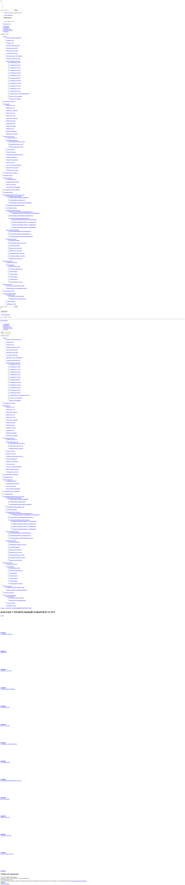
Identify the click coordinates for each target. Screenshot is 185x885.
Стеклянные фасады (11, 179)
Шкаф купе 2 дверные (11, 110)
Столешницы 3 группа (14, 88)
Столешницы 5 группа (14, 62)
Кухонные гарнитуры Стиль (13, 58)
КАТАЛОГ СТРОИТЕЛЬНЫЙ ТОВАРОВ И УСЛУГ (19, 608)
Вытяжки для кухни (11, 239)
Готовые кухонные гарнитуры (13, 37)
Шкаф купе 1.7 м (10, 107)
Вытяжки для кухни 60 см (15, 258)
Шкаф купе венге (10, 123)
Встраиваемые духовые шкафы (14, 196)
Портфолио (6, 27)
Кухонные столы (10, 294)
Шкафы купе (6, 104)
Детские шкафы (13, 271)
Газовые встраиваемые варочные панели (19, 218)
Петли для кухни (10, 162)
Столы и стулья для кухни (9, 293)
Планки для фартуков (11, 157)
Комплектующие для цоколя (16, 146)
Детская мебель (10, 265)
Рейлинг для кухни (11, 152)
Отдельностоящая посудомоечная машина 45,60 (21, 236)
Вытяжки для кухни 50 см (15, 250)
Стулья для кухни (10, 301)
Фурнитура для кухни (8, 136)
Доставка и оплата (8, 30)
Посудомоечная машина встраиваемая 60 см (20, 231)
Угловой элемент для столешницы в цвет (19, 93)
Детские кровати (13, 276)
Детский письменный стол (15, 268)
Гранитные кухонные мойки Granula (15, 285)
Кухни (5, 36)
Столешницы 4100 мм (14, 78)
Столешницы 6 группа (14, 65)
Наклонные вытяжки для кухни (17, 256)
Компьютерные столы (14, 266)
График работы (7, 17)
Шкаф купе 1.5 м (10, 105)
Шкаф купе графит (11, 126)
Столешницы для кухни (9, 101)
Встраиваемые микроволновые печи (15, 205)
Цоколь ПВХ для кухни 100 (16, 144)
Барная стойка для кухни (12, 167)
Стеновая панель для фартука (10, 172)
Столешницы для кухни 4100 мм (11, 189)
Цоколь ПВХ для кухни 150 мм (17, 141)
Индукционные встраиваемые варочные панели (21, 215)
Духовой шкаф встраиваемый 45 (17, 200)
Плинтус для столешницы (15, 96)
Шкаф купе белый (10, 120)
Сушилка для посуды (11, 137)
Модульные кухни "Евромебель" (14, 56)
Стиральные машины (11, 207)
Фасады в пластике (11, 184)
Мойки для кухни (7, 284)
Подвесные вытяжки (14, 240)
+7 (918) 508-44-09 (8, 15)
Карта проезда (6, 24)
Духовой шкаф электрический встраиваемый (20, 202)
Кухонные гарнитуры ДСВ (13, 45)
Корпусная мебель (7, 261)
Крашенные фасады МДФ (12, 181)
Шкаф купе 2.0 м (10, 113)
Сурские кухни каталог (12, 53)
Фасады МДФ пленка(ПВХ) (13, 187)
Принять (3, 882)
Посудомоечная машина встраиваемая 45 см (20, 233)
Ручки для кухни (10, 149)
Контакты (5, 31)
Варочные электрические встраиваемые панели (21, 211)
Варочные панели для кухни (13, 210)
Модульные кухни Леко (12, 50)
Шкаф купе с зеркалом (11, 133)
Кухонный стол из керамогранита (17, 298)
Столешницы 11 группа (15, 83)
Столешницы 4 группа (14, 91)
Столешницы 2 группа (14, 85)
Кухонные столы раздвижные (16, 296)
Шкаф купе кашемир (11, 131)
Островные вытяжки (14, 245)
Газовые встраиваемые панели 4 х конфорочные (24, 222)
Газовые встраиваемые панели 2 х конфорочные (24, 227)
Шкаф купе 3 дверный (11, 118)
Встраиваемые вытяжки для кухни (17, 243)
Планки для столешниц (15, 98)
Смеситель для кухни (8, 291)
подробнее (3, 632)
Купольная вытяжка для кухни (16, 253)
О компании (6, 26)
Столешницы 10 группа (15, 80)
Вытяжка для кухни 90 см (15, 248)
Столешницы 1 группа (14, 75)
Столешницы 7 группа (14, 67)
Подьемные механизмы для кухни (14, 154)
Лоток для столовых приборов (13, 165)
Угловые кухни (10, 43)
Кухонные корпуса (8, 175)
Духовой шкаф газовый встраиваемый (18, 197)
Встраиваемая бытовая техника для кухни (13, 194)
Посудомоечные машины (12, 230)
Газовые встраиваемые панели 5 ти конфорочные (24, 219)
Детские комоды (13, 279)
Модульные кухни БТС (12, 48)
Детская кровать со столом (15, 281)
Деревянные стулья (11, 304)
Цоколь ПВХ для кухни (12, 140)
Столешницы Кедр (8, 192)
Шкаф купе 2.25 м (10, 115)
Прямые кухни (10, 40)
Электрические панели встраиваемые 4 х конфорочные (25, 213)
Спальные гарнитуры (11, 262)
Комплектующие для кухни (13, 61)
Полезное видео (7, 29)
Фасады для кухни (8, 178)
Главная (2, 608)
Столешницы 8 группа (14, 70)
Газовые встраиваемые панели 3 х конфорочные (24, 224)
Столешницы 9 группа (14, 72)
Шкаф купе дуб (10, 128)
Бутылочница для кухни (12, 170)
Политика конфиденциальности (79, 881)
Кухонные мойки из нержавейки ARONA (16, 288)
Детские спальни (13, 274)
